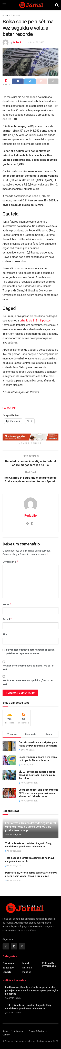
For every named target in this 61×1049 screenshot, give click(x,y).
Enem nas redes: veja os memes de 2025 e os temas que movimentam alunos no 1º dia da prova (38, 793)
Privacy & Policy (36, 1031)
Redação (17, 42)
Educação (8, 967)
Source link (9, 408)
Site (5, 634)
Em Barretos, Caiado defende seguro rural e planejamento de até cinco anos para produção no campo (30, 826)
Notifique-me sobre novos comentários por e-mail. (28, 667)
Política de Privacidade (49, 964)
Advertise (18, 1031)
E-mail (7, 619)
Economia (15, 15)
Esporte (7, 972)
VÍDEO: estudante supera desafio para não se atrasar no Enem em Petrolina (37, 775)
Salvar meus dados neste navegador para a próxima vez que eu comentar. (30, 651)
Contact (6, 1034)
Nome (7, 604)
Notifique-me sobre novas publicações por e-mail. (28, 682)
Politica (26, 972)
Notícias (27, 967)
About (6, 1031)
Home (5, 15)
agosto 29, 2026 (14, 851)
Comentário (10, 561)
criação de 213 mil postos (35, 320)
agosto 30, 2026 (14, 835)
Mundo (26, 963)
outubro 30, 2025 (36, 42)
